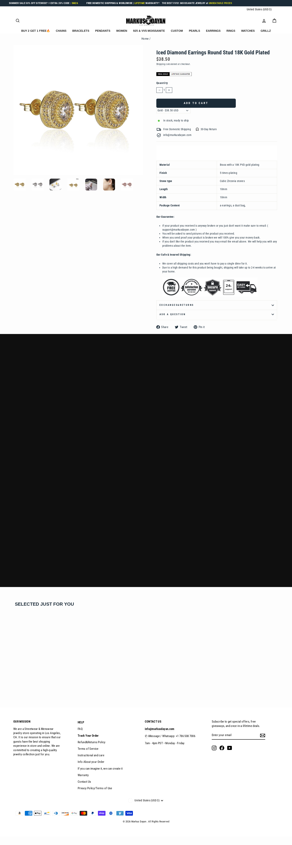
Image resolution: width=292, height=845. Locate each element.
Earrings (213, 30)
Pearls (194, 30)
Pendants (102, 30)
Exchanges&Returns (177, 305)
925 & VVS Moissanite (149, 30)
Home (145, 38)
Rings (230, 30)
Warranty (83, 775)
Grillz (266, 30)
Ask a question (173, 314)
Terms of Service (88, 749)
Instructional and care (91, 755)
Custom (177, 30)
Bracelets (80, 30)
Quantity (162, 83)
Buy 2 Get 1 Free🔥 (35, 30)
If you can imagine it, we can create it (100, 768)
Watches (248, 30)
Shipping (160, 64)
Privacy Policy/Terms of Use (95, 788)
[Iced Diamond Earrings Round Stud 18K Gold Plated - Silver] (21, 686)
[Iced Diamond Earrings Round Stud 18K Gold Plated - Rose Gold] (26, 686)
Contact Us (84, 781)
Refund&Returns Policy (91, 742)
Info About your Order (91, 762)
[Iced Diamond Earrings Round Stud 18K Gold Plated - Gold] (15, 686)
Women (121, 30)
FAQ (80, 729)
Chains (61, 30)
